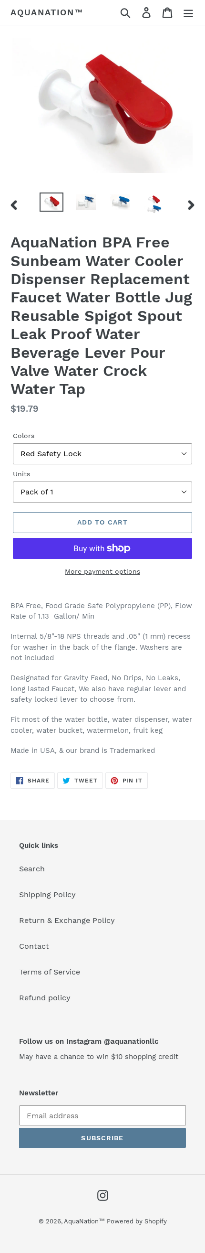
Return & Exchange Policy (67, 920)
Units (21, 474)
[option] (51, 203)
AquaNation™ (47, 12)
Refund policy (45, 997)
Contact (34, 946)
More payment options (102, 571)
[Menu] (188, 12)
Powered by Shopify (137, 1221)
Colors (23, 435)
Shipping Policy (47, 894)
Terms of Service (49, 971)
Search (32, 868)
